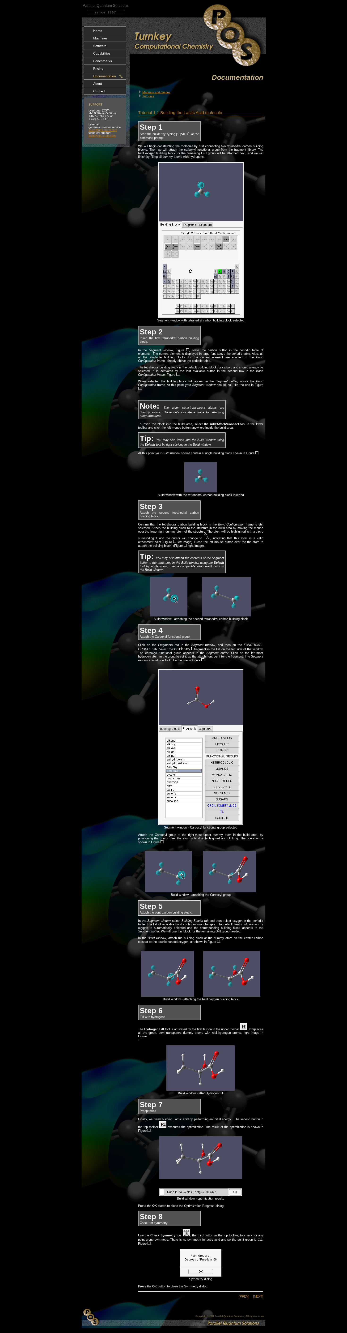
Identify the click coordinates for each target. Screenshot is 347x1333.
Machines (100, 38)
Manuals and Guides (156, 92)
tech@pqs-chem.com (102, 135)
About (97, 83)
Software (99, 46)
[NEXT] (258, 1296)
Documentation (104, 76)
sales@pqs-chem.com (103, 130)
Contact (99, 91)
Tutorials (148, 96)
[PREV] (244, 1296)
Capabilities (101, 53)
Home (97, 31)
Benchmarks (102, 61)
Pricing (98, 68)
